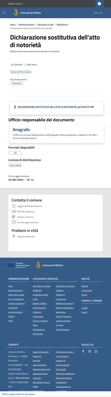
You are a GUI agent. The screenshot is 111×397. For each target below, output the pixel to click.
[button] (16, 3)
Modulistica (62, 24)
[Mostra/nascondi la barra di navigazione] (4, 12)
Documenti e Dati (45, 24)
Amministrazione (26, 24)
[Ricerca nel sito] (101, 12)
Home (12, 24)
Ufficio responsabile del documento (18, 394)
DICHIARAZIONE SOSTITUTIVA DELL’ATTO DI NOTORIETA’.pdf (49, 107)
